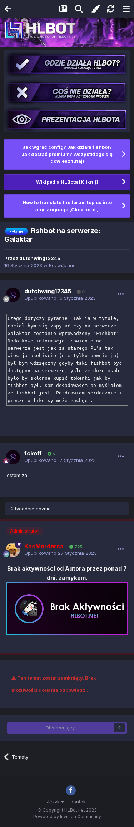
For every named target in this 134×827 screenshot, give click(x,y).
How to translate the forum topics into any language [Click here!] (67, 205)
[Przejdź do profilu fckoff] (13, 457)
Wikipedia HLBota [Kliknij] (67, 182)
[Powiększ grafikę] (67, 608)
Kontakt (79, 801)
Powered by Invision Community (67, 816)
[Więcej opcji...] (120, 294)
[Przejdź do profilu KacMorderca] (13, 550)
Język (54, 801)
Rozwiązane (62, 265)
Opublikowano (60, 298)
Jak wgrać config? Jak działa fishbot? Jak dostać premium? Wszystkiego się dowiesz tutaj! (67, 154)
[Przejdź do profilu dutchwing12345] (13, 295)
